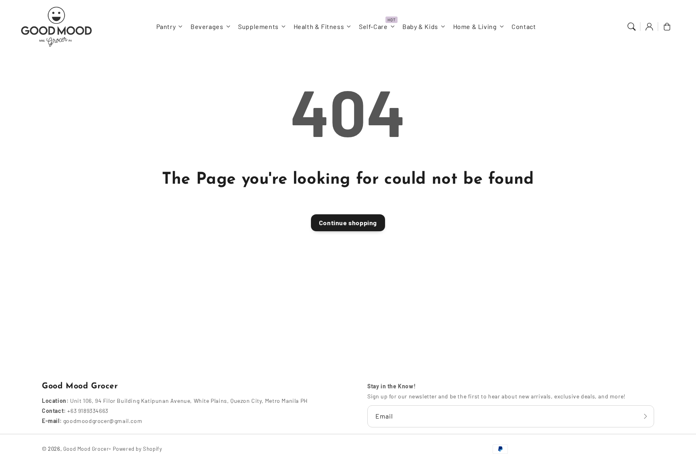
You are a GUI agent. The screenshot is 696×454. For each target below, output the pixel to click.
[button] (631, 26)
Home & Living (475, 26)
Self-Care (373, 26)
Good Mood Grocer (86, 449)
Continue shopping (348, 222)
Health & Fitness (319, 26)
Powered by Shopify (137, 449)
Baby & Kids (420, 26)
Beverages (207, 26)
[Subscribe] (645, 416)
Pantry (166, 26)
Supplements (258, 26)
